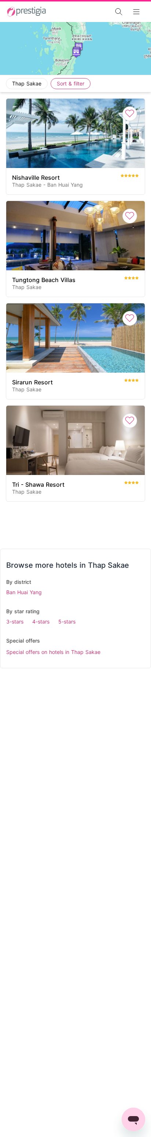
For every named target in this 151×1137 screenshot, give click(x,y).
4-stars (40, 621)
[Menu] (138, 11)
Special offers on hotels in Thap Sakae (53, 652)
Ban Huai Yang (24, 592)
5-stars (67, 621)
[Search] (98, 11)
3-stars (14, 621)
